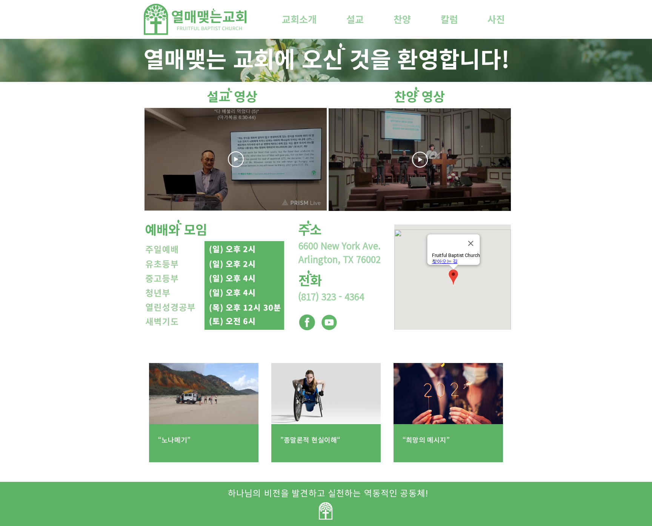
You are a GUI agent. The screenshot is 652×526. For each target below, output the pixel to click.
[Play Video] (236, 159)
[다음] (311, 159)
